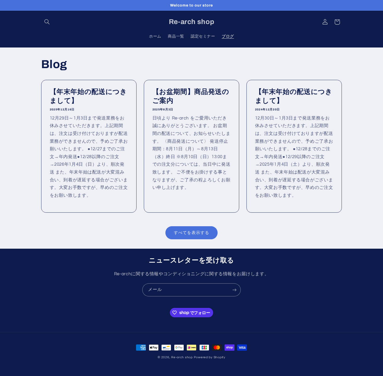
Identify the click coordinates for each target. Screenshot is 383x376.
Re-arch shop (182, 357)
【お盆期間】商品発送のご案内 (190, 96)
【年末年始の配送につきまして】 (88, 96)
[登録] (234, 289)
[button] (47, 22)
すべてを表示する (191, 233)
